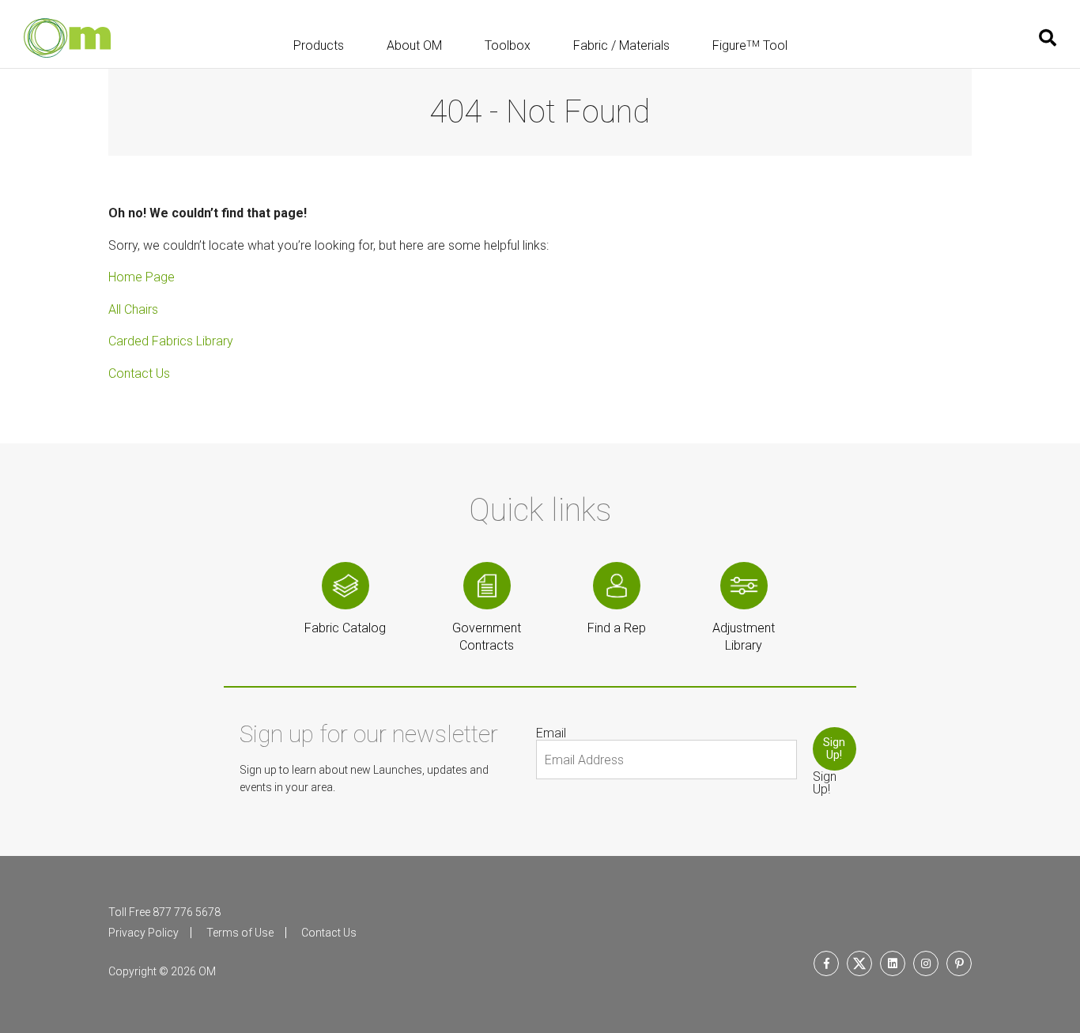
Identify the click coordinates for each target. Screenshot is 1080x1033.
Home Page (141, 277)
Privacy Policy (143, 932)
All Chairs (133, 309)
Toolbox (508, 46)
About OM (414, 46)
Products (318, 46)
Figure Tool (749, 46)
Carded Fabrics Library (170, 341)
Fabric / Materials (621, 46)
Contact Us (139, 373)
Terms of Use (240, 932)
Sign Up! (834, 748)
